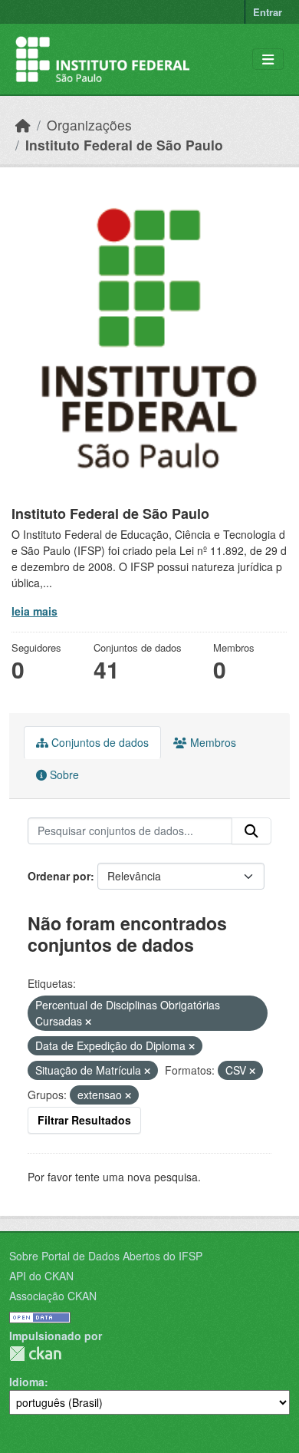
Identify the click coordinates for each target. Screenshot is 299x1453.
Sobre (63, 774)
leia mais (35, 611)
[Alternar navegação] (268, 59)
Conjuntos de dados (98, 742)
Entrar (267, 12)
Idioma (26, 1381)
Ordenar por (59, 875)
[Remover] (88, 1021)
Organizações (89, 124)
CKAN (35, 1354)
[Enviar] (251, 831)
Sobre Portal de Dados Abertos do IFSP (105, 1255)
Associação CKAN (53, 1295)
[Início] (23, 124)
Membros (211, 742)
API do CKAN (41, 1275)
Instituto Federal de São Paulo (124, 144)
